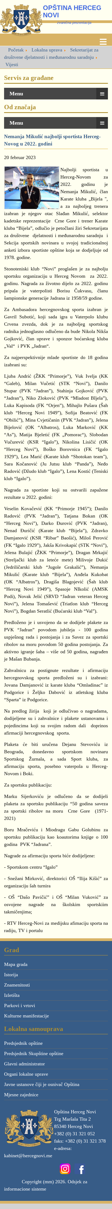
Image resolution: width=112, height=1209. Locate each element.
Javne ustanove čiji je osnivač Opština (41, 1084)
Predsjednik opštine (23, 1043)
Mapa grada (15, 964)
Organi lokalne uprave (26, 1074)
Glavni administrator (24, 1063)
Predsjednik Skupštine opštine (33, 1053)
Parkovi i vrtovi (19, 1005)
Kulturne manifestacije (26, 1016)
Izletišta (12, 995)
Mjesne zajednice (21, 1094)
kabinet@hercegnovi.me (28, 1155)
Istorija (11, 974)
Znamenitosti (17, 985)
